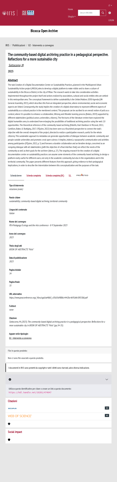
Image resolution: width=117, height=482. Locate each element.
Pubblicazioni (18, 45)
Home (70, 9)
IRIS (7, 45)
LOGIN (111, 20)
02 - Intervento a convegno (41, 45)
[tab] (70, 176)
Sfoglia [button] (71, 16)
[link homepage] (9, 13)
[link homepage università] (28, 13)
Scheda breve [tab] (16, 175)
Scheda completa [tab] (34, 175)
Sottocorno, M (16, 65)
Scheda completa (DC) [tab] (55, 175)
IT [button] (109, 5)
